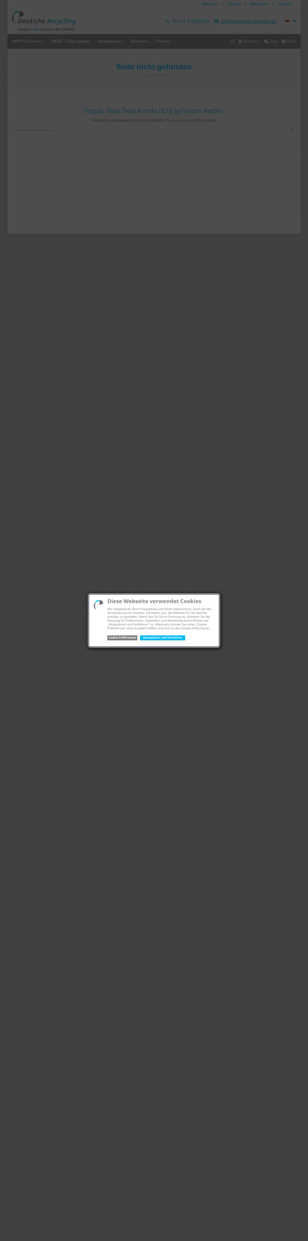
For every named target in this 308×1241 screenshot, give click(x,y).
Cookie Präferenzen (122, 637)
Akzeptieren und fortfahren (162, 637)
